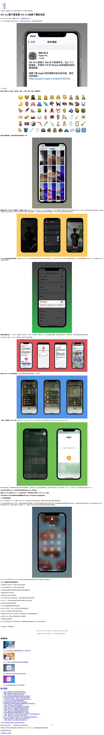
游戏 (4, 3)
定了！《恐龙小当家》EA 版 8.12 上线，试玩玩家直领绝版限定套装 (20, 717)
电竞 (4, 8)
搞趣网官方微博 (25, 18)
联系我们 (12, 722)
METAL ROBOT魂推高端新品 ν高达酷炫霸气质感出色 (16, 696)
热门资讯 (4, 688)
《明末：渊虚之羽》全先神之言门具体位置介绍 (15, 715)
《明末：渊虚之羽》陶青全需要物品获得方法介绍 (15, 711)
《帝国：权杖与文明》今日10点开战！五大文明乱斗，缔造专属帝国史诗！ (22, 714)
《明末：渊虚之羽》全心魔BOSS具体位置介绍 (15, 720)
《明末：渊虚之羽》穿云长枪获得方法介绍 (14, 691)
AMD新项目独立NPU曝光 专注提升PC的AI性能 (15, 702)
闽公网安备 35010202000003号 (20, 725)
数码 (4, 5)
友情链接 (22, 722)
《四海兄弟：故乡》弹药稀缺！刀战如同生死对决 (15, 709)
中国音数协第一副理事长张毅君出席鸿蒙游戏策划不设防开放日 (19, 703)
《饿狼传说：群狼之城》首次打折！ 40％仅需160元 (16, 718)
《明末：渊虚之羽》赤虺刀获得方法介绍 (13, 694)
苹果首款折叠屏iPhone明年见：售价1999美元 (14, 693)
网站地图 (17, 722)
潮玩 (4, 6)
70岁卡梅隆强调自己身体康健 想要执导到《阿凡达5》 (16, 712)
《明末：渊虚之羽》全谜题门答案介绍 (13, 705)
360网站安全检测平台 (6, 730)
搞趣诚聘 (7, 722)
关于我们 (3, 722)
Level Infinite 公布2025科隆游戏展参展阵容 (13, 700)
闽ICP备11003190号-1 (6, 725)
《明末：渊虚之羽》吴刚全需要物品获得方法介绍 (15, 708)
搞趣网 (8, 10)
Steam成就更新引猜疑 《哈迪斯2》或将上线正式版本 (16, 697)
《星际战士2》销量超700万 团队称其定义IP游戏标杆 (16, 706)
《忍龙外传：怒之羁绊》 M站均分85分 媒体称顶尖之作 (17, 699)
